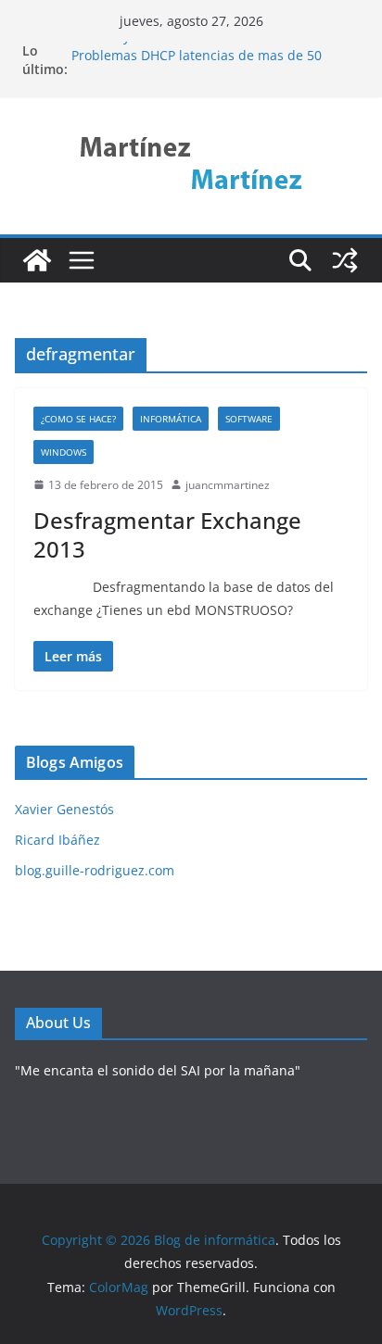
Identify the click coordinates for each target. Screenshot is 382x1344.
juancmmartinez (227, 485)
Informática (170, 418)
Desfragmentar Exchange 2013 (167, 534)
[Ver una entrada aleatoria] (345, 260)
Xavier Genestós (64, 809)
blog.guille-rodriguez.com (94, 870)
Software (249, 418)
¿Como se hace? (78, 418)
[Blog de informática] (37, 260)
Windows (63, 452)
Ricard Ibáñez (57, 839)
